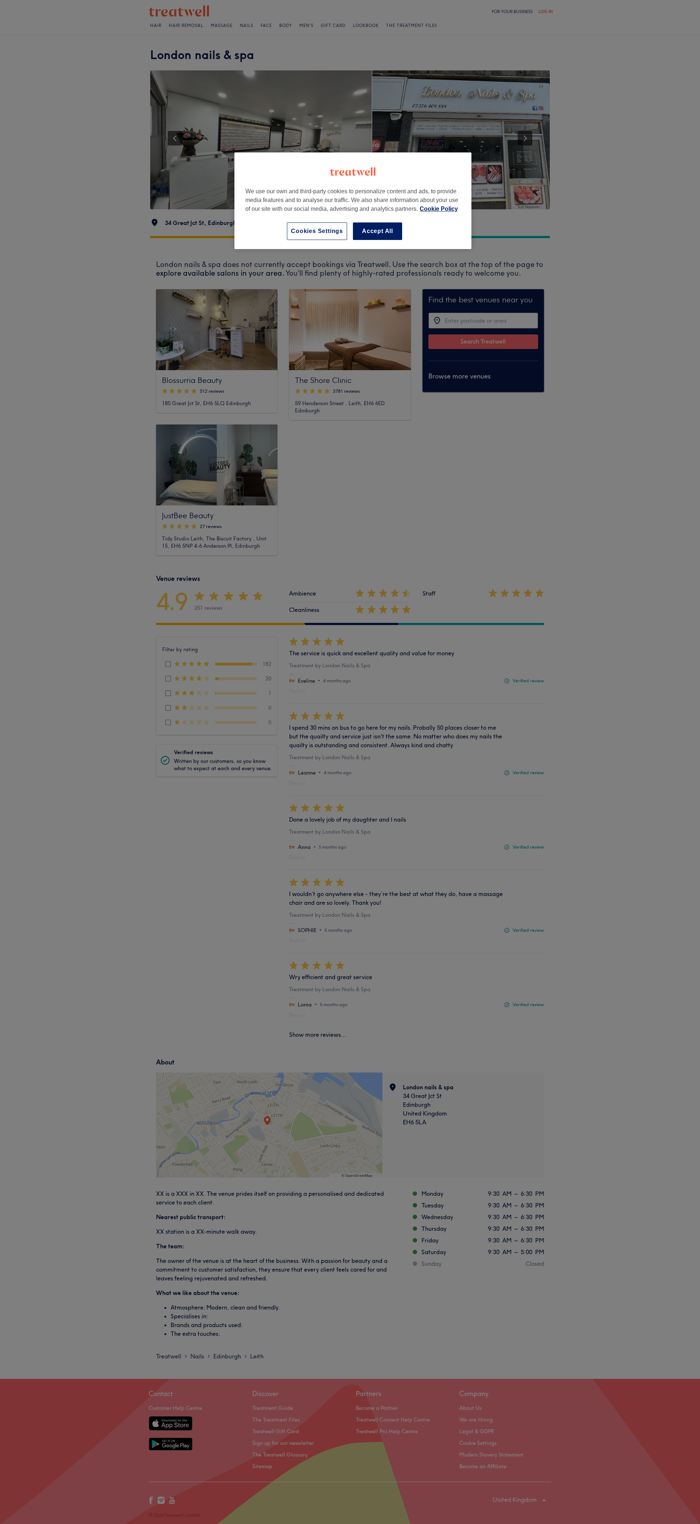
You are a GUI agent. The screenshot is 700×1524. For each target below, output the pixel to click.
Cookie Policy (439, 209)
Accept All (377, 231)
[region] (352, 200)
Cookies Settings (317, 231)
